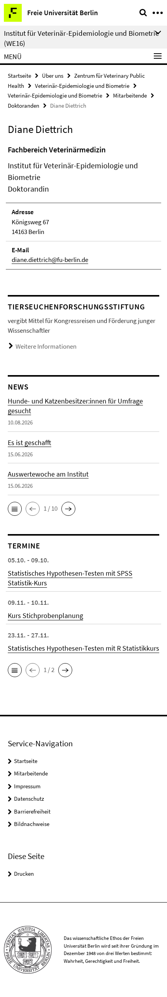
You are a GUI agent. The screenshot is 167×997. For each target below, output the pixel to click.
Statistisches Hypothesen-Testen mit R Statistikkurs (83, 648)
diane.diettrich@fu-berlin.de (50, 259)
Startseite (19, 75)
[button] (15, 509)
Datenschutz (29, 798)
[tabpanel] (83, 207)
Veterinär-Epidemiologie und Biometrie (82, 85)
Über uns (52, 75)
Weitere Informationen (46, 346)
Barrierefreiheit (32, 811)
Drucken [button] (24, 873)
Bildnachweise (31, 824)
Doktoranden (23, 105)
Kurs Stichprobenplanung (45, 615)
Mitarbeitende (130, 95)
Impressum (27, 786)
